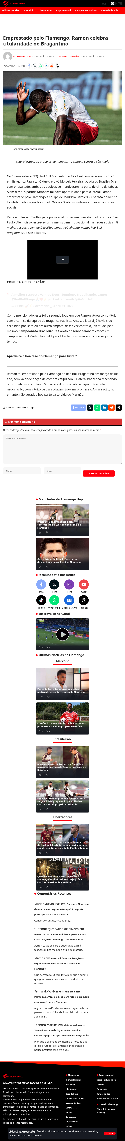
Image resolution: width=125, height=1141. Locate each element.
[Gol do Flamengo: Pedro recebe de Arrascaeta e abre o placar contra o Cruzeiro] (62, 634)
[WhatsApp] (54, 602)
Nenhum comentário (69, 56)
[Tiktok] (41, 602)
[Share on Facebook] (29, 66)
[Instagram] (69, 586)
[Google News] (69, 602)
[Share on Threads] (57, 66)
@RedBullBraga (23, 299)
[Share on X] (34, 66)
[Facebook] (41, 586)
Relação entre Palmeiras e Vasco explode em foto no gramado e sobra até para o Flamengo (61, 996)
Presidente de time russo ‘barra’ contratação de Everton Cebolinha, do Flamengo (59, 524)
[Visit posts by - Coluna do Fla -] (7, 56)
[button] (110, 1133)
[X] (54, 586)
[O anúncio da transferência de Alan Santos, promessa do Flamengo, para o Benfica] (62, 718)
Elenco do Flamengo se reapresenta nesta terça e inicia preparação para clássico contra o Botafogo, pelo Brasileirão (61, 801)
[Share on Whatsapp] (40, 66)
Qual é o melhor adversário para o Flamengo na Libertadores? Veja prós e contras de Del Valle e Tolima (59, 879)
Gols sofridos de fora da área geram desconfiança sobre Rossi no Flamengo (59, 560)
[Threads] (83, 602)
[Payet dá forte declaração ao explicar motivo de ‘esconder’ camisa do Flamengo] (62, 684)
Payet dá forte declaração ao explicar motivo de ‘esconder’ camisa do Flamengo (61, 690)
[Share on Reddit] (51, 66)
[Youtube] (83, 586)
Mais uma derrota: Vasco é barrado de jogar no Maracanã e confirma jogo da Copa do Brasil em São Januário (62, 1030)
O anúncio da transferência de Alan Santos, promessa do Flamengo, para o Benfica (62, 725)
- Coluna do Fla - (22, 56)
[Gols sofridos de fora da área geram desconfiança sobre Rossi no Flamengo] (62, 554)
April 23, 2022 (63, 306)
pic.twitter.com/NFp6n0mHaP (70, 299)
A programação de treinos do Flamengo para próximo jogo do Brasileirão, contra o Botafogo (61, 766)
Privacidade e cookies (22, 1131)
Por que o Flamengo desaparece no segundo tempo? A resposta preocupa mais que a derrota (61, 909)
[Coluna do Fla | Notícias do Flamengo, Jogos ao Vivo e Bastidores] (14, 3)
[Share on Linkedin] (46, 66)
